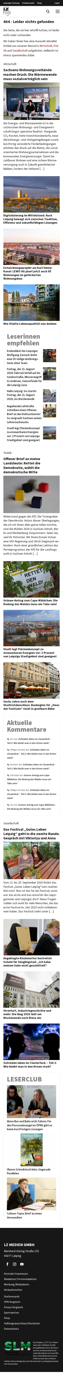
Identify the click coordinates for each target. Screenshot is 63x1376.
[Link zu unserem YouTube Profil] (21, 1264)
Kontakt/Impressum (16, 1273)
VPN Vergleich (12, 1301)
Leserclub (24, 1079)
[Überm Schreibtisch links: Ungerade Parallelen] (31, 1149)
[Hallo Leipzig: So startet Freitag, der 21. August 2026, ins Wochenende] (49, 395)
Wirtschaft (45, 46)
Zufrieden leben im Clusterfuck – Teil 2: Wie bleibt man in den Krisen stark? (31, 753)
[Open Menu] (57, 11)
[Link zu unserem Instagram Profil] (14, 1264)
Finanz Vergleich (13, 1307)
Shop (39, 3)
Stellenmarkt (28, 3)
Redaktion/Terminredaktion (20, 1279)
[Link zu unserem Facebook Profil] (7, 1264)
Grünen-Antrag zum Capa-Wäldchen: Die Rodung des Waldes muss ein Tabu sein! (29, 779)
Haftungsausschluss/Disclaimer (22, 1323)
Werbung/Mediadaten (16, 1284)
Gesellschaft (20, 50)
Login (57, 3)
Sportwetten (11, 1312)
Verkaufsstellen (13, 1289)
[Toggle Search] (48, 11)
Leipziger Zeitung (11, 3)
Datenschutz (11, 1328)
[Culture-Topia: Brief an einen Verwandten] (31, 1194)
